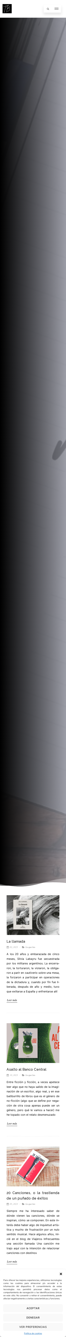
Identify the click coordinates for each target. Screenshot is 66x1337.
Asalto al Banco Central (27, 1069)
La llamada (16, 941)
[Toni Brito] (7, 16)
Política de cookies (33, 1333)
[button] (61, 1273)
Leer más (12, 1000)
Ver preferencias (33, 1327)
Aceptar (33, 1308)
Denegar (33, 1317)
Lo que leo (30, 947)
